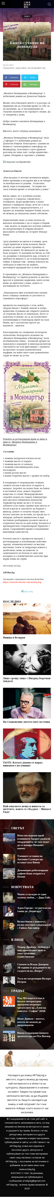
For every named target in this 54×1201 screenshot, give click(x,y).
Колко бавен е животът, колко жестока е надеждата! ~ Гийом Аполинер (34, 924)
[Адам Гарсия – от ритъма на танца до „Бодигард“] (9, 911)
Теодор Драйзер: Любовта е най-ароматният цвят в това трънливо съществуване (33, 952)
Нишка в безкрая (14, 637)
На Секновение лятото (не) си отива (26, 721)
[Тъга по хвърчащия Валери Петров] (9, 981)
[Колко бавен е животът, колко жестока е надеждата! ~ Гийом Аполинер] (9, 924)
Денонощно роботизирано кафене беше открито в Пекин (32, 873)
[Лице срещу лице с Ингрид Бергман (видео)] (27, 659)
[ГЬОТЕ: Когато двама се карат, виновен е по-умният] (27, 743)
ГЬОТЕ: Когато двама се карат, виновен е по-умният (23, 764)
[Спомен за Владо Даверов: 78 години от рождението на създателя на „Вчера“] (9, 967)
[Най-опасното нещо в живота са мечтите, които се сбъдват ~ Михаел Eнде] (27, 787)
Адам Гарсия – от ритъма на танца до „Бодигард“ (34, 909)
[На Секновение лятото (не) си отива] (27, 703)
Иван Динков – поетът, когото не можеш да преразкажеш (31, 1022)
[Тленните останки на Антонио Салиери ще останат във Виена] (9, 859)
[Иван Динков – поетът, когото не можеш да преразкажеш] (9, 1022)
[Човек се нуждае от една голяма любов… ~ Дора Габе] (9, 897)
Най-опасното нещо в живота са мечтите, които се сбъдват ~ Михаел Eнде (27, 809)
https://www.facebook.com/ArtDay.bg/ (22, 582)
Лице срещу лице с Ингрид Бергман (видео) (26, 680)
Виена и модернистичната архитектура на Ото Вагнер (34, 1035)
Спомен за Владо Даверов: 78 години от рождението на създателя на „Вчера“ (34, 967)
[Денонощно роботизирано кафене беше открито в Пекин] (9, 873)
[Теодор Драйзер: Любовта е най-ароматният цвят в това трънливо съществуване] (9, 950)
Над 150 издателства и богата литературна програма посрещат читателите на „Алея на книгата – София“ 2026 (31, 1004)
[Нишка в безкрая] (27, 618)
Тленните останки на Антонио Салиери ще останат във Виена (30, 859)
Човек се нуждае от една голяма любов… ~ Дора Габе (33, 896)
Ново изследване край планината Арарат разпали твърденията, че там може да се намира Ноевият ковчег (33, 842)
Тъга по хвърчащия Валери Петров (34, 980)
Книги (27, 16)
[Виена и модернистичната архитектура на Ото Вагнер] (9, 1036)
